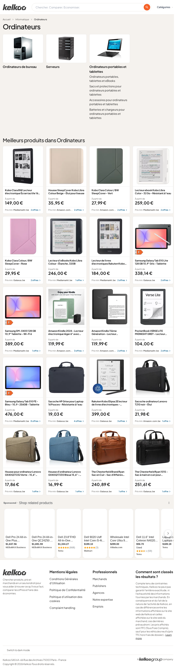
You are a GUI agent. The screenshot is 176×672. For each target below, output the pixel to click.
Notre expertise (103, 599)
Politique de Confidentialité (67, 590)
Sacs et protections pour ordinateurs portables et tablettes (105, 90)
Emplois (98, 606)
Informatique (22, 19)
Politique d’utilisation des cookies (66, 599)
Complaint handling (62, 608)
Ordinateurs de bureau (20, 67)
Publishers (99, 586)
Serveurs (52, 67)
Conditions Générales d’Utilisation (64, 581)
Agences (98, 592)
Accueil (6, 19)
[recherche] (147, 7)
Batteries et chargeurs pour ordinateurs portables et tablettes (107, 114)
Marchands (100, 579)
